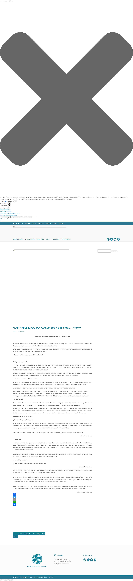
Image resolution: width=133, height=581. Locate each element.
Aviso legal (32, 577)
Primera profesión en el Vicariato (108, 441)
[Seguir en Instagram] (108, 239)
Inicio (15, 223)
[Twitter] (52, 497)
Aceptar (2, 217)
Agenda (39, 577)
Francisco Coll (30, 239)
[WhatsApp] (52, 502)
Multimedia (41, 223)
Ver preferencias (15, 217)
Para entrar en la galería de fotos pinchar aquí (29, 535)
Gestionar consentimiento (7, 580)
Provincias (55, 239)
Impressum (3, 220)
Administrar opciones (5, 209)
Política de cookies (4, 219)
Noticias (20, 223)
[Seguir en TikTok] (118, 239)
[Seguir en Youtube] (115, 239)
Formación (40, 239)
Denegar (8, 217)
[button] (66, 99)
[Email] (52, 499)
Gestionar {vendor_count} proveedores (9, 213)
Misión (47, 239)
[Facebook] (52, 494)
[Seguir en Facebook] (111, 239)
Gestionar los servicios (5, 211)
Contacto (44, 577)
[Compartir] (52, 504)
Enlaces (48, 223)
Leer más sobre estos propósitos (8, 215)
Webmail (54, 223)
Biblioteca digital (30, 223)
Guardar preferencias (26, 217)
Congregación (18, 239)
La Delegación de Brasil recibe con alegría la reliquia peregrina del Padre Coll (109, 393)
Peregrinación (65, 239)
